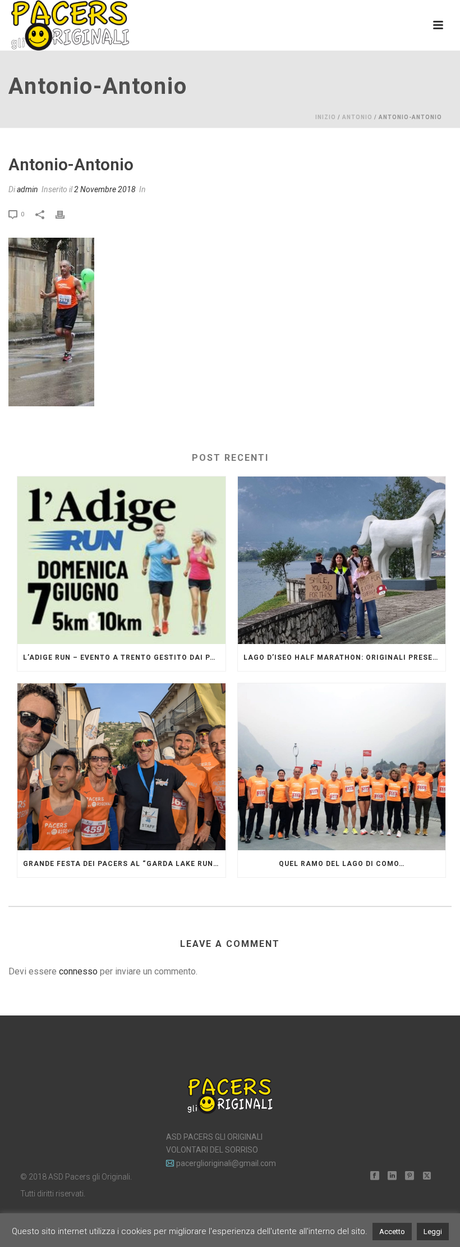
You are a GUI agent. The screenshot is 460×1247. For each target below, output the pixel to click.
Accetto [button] (392, 1231)
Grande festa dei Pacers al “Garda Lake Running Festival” (124, 864)
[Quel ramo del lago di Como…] (342, 767)
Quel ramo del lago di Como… (341, 864)
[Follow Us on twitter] (426, 1176)
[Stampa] (66, 213)
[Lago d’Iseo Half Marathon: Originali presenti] (342, 560)
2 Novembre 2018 (105, 189)
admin (27, 189)
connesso (78, 971)
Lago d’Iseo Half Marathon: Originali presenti (344, 657)
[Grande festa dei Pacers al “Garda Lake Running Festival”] (121, 767)
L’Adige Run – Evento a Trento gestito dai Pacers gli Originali (124, 657)
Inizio (325, 117)
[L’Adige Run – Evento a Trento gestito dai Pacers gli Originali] (121, 560)
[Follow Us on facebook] (374, 1176)
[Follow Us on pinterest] (409, 1176)
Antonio (357, 117)
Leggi (433, 1231)
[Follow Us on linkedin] (392, 1176)
